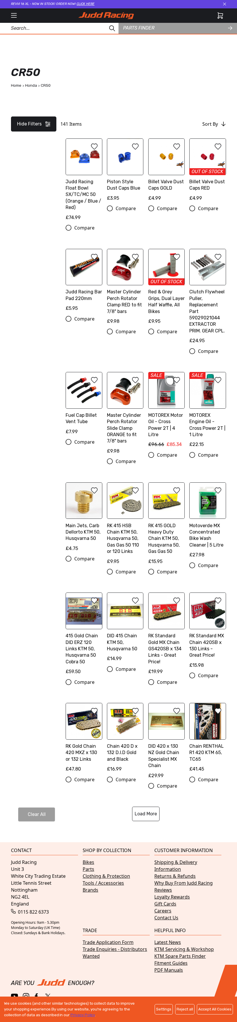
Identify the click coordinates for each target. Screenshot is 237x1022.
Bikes (88, 862)
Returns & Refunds (175, 876)
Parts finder (138, 28)
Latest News (167, 942)
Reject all (185, 1009)
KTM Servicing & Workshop (184, 949)
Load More (146, 814)
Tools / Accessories (103, 883)
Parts (88, 869)
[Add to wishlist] (94, 146)
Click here (86, 4)
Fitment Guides (171, 963)
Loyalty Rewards (172, 897)
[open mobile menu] (14, 15)
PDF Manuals (168, 970)
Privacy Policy (83, 1015)
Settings (163, 1009)
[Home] (106, 15)
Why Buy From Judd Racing (183, 883)
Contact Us (166, 917)
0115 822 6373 (33, 912)
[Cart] (220, 16)
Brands (90, 890)
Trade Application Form (108, 942)
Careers (162, 911)
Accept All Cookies (215, 1009)
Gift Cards (165, 904)
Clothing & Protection (106, 876)
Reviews (163, 890)
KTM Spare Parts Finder (180, 956)
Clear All (37, 814)
